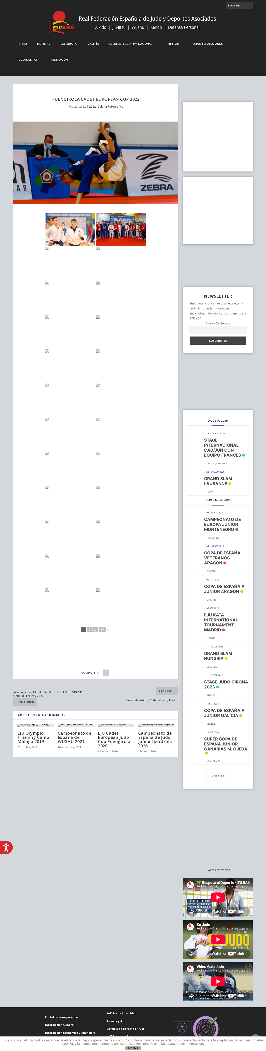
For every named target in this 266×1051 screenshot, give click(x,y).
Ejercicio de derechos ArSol (125, 1029)
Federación (59, 59)
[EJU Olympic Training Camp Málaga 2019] (35, 725)
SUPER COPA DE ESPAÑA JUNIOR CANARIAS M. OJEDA (225, 744)
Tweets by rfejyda (218, 870)
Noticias (43, 44)
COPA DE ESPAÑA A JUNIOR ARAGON (224, 589)
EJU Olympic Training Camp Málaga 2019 (33, 737)
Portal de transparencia (62, 1017)
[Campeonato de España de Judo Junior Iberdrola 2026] (156, 725)
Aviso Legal (114, 1021)
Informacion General (59, 1025)
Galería (93, 44)
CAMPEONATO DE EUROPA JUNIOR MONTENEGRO (222, 524)
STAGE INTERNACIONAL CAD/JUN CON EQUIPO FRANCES (222, 448)
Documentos (28, 59)
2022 (92, 106)
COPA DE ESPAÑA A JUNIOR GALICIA (224, 713)
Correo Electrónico (218, 323)
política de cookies (128, 1043)
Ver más (218, 776)
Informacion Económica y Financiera (70, 1033)
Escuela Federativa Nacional (130, 44)
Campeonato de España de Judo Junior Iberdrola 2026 (155, 739)
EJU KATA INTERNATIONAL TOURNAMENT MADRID (221, 622)
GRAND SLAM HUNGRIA (218, 656)
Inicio (22, 44)
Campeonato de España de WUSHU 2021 (74, 737)
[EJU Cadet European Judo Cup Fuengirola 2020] (116, 725)
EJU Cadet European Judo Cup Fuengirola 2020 (114, 739)
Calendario (68, 44)
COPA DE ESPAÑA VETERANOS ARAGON (222, 557)
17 (102, 629)
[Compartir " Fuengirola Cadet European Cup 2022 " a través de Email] (106, 672)
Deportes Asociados (208, 44)
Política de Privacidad (121, 1013)
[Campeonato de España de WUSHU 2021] (76, 725)
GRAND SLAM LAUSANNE (218, 481)
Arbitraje (172, 44)
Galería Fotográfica (110, 106)
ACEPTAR (133, 1048)
